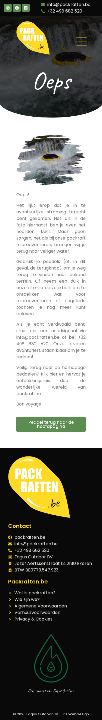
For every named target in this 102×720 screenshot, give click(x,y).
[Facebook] (17, 8)
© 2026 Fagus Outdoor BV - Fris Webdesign (51, 714)
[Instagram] (8, 8)
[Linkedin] (26, 8)
